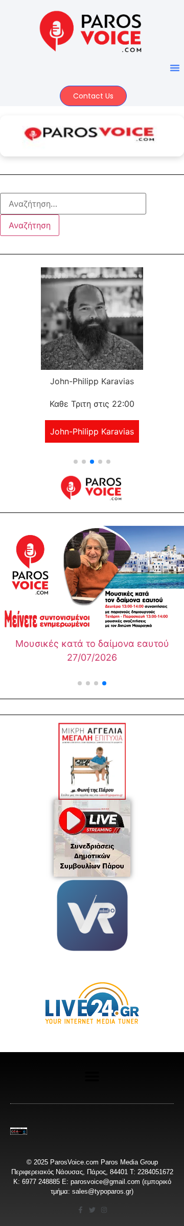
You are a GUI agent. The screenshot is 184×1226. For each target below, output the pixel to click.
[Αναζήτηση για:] (73, 203)
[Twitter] (92, 1210)
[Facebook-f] (80, 1210)
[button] (174, 67)
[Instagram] (104, 1210)
